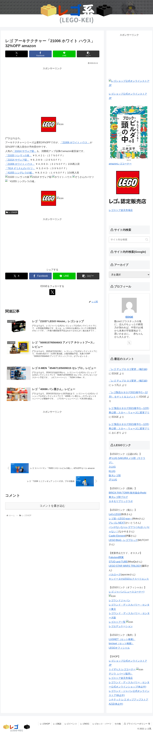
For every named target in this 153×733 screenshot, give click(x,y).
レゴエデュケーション (121, 626)
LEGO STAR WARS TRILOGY (125, 566)
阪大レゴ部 (115, 475)
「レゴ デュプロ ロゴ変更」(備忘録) (128, 369)
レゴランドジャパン (119, 600)
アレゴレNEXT (117, 523)
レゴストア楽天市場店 (121, 210)
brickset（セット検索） (121, 643)
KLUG (112, 471)
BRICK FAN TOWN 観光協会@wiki (127, 492)
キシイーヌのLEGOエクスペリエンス (129, 579)
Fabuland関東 (116, 557)
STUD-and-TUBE (118, 561)
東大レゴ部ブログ (118, 497)
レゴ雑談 (57, 724)
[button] (88, 54)
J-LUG (112, 467)
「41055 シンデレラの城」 (19, 172)
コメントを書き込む (52, 505)
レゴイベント (71, 724)
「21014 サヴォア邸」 (24, 151)
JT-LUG (113, 479)
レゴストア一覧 (117, 622)
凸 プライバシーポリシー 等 (137, 724)
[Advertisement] (52, 92)
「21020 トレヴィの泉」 (18, 155)
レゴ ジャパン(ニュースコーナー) (126, 591)
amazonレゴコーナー (120, 163)
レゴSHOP (13, 212)
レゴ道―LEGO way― (120, 518)
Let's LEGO (115, 514)
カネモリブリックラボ (121, 501)
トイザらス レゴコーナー (122, 669)
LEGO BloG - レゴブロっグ (123, 540)
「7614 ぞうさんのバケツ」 (20, 168)
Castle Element (117, 536)
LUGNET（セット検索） (122, 639)
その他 (117, 724)
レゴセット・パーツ (101, 724)
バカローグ (115, 574)
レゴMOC (84, 724)
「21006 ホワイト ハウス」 (75, 142)
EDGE (129, 316)
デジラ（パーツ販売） (121, 673)
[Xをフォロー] (52, 292)
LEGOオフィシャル (119, 648)
